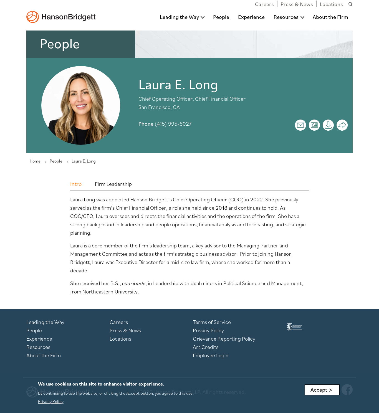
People (221, 17)
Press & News (297, 4)
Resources (286, 17)
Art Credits (205, 347)
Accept (318, 389)
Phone (145, 123)
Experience (251, 17)
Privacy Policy (208, 330)
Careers (264, 4)
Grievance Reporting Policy (224, 338)
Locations (331, 4)
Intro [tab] (76, 184)
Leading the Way (179, 17)
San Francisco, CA (159, 107)
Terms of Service (212, 322)
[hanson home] (61, 13)
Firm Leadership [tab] (113, 184)
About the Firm (330, 17)
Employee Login (211, 355)
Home (35, 161)
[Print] (328, 125)
